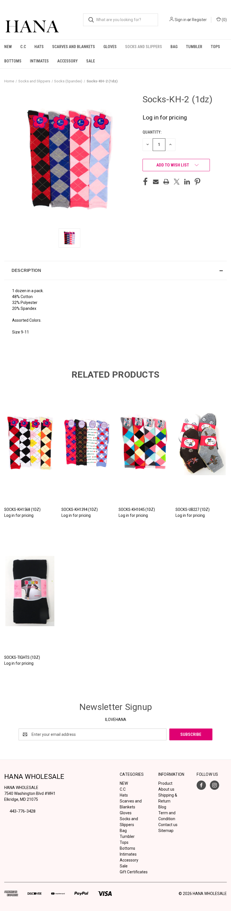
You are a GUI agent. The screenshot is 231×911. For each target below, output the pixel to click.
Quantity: (152, 132)
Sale (90, 61)
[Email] (156, 182)
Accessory (67, 61)
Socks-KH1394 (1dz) (79, 509)
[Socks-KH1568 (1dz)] (29, 443)
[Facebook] (145, 182)
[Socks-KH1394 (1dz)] (87, 443)
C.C (23, 46)
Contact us (167, 824)
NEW (8, 46)
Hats (39, 46)
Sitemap (166, 830)
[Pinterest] (197, 182)
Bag (173, 46)
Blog (162, 807)
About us (166, 789)
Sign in (180, 19)
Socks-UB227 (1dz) (193, 509)
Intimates (39, 61)
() (224, 19)
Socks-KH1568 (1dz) (22, 509)
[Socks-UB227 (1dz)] (201, 443)
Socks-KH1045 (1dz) (137, 509)
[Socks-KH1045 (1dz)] (144, 443)
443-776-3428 (22, 811)
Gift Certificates (134, 872)
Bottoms (12, 61)
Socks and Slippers (143, 46)
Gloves (110, 46)
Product (165, 783)
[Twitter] (176, 182)
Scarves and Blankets (73, 46)
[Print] (166, 182)
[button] (115, 270)
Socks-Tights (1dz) (22, 657)
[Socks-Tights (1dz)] (29, 591)
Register (199, 19)
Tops (215, 46)
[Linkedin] (187, 182)
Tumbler (194, 46)
